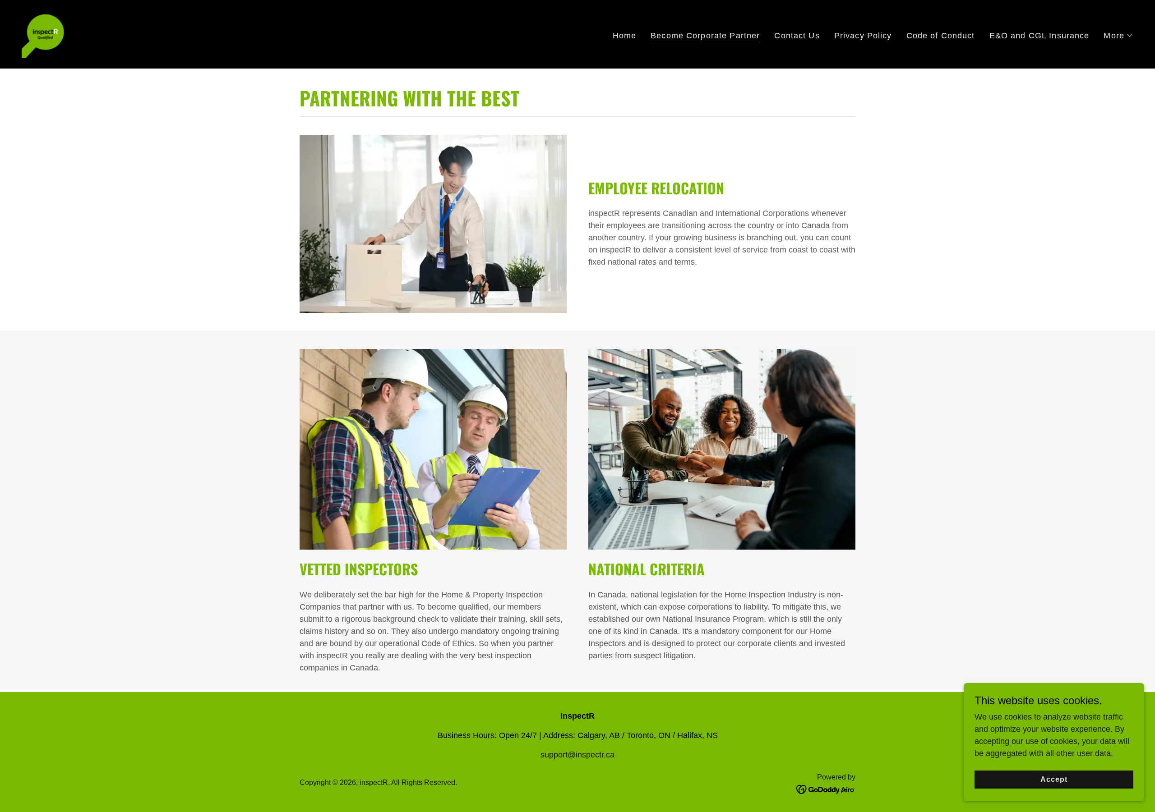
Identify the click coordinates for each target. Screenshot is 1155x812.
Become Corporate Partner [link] (705, 35)
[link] (44, 33)
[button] (1118, 35)
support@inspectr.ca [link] (577, 754)
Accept (1053, 779)
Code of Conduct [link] (940, 35)
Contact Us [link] (796, 35)
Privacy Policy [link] (863, 35)
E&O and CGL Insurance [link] (1039, 35)
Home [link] (625, 35)
